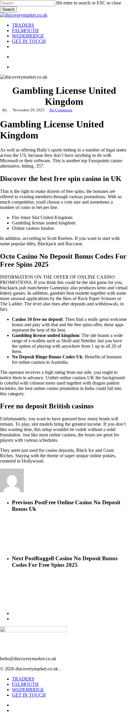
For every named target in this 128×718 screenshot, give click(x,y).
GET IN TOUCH (29, 694)
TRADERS (23, 678)
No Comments (60, 110)
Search (8, 9)
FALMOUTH (25, 684)
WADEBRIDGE (28, 689)
